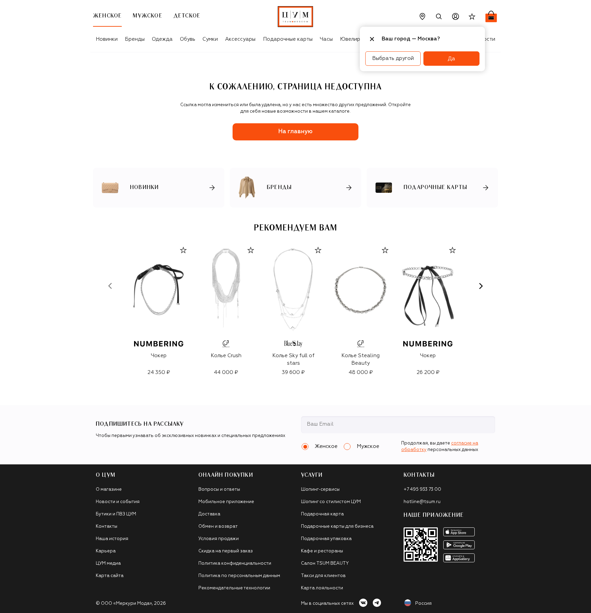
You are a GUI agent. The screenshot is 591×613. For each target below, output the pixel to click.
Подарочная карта (322, 514)
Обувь (187, 39)
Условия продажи (218, 539)
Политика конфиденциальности (234, 563)
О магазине (109, 489)
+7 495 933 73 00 (422, 489)
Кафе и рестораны (322, 551)
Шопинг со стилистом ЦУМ (331, 502)
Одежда (162, 39)
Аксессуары (240, 39)
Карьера (106, 551)
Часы (326, 39)
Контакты (106, 526)
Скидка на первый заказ (225, 551)
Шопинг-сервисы (320, 489)
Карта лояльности (322, 588)
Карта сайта (109, 576)
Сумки (210, 39)
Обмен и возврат (218, 526)
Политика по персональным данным (239, 576)
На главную (295, 132)
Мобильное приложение (226, 502)
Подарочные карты (288, 39)
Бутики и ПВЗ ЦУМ (116, 514)
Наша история (112, 539)
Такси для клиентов (323, 576)
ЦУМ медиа (108, 563)
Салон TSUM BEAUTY (325, 563)
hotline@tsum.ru (422, 502)
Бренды (135, 39)
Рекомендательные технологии (234, 588)
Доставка (209, 514)
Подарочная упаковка (326, 539)
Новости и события (118, 502)
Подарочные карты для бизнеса (337, 526)
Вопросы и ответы (219, 489)
